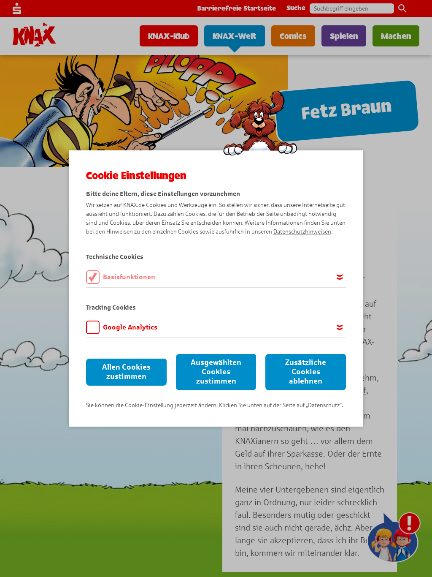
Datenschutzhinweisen (302, 232)
